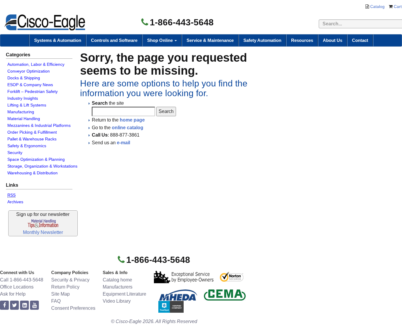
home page (132, 119)
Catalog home (117, 279)
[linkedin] (24, 305)
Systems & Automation (57, 40)
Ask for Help (13, 293)
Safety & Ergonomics (26, 145)
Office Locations (17, 286)
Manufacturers (117, 286)
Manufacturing (20, 111)
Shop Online (160, 40)
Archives (15, 201)
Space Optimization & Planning (36, 159)
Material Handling (23, 118)
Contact (360, 40)
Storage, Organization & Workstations (42, 166)
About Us (332, 40)
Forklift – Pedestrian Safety (32, 91)
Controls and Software (114, 40)
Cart (398, 6)
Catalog (377, 6)
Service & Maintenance (210, 40)
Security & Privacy (70, 279)
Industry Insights (22, 98)
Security (14, 152)
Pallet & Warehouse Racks (32, 139)
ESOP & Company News (30, 84)
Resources (302, 40)
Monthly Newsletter (43, 232)
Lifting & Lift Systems (26, 105)
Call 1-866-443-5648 (21, 279)
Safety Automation (262, 40)
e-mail (123, 142)
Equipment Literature (124, 293)
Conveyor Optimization (28, 71)
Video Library (117, 301)
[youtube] (34, 305)
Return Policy (65, 286)
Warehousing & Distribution (32, 173)
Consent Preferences (73, 308)
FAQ (56, 301)
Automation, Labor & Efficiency (35, 64)
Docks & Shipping (23, 78)
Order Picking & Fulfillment (32, 132)
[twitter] (14, 305)
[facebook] (4, 305)
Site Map (60, 293)
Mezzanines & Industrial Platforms (39, 125)
